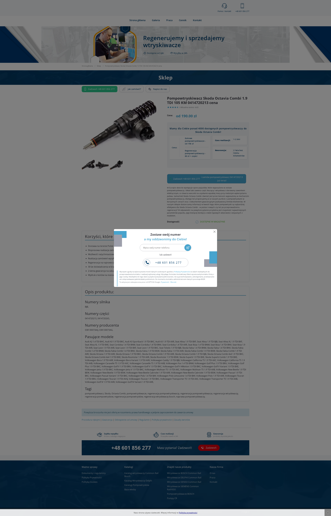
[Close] (214, 231)
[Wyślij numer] (187, 247)
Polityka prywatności (188, 512)
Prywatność (165, 282)
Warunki (173, 282)
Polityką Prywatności (182, 271)
